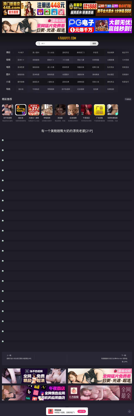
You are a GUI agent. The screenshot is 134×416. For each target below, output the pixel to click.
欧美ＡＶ (50, 60)
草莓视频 (50, 89)
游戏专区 (65, 52)
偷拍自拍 (36, 67)
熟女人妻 (80, 60)
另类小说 (95, 82)
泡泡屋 (95, 89)
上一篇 (19, 356)
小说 (8, 81)
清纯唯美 (95, 74)
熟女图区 (110, 74)
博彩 (8, 52)
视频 (8, 59)
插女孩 (20, 89)
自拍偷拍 (36, 60)
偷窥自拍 (21, 74)
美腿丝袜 (80, 74)
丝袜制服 (95, 60)
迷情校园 (80, 82)
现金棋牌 (110, 52)
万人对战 (50, 52)
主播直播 (110, 60)
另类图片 (125, 74)
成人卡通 (50, 67)
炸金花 (95, 52)
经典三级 (95, 67)
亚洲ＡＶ (21, 60)
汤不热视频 (66, 89)
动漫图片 (65, 74)
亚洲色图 (36, 74)
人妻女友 (50, 82)
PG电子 (21, 52)
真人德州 (36, 52)
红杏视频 (80, 89)
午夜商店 (36, 89)
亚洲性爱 (21, 67)
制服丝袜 (80, 67)
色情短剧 (110, 89)
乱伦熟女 (110, 67)
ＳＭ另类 (125, 60)
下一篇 (114, 358)
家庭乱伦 (36, 82)
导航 (8, 89)
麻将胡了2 (81, 52)
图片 (8, 74)
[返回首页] (129, 411)
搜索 (94, 43)
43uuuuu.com (67, 38)
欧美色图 (50, 74)
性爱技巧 (125, 82)
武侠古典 (65, 82)
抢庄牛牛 (125, 52)
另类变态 (125, 67)
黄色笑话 (110, 82)
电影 (8, 67)
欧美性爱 (65, 67)
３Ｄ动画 (65, 60)
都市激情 (21, 82)
